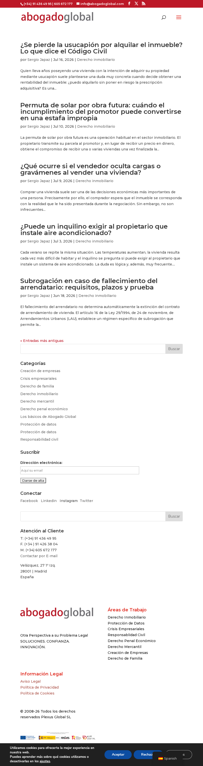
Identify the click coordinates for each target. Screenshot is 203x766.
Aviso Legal (30, 681)
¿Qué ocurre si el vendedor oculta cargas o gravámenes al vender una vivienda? (90, 169)
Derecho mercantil (37, 401)
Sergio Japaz (38, 59)
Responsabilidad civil (39, 439)
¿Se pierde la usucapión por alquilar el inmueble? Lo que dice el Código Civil (101, 48)
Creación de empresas (40, 371)
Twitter (86, 501)
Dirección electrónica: (41, 462)
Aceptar (118, 754)
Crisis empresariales (38, 378)
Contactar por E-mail (38, 556)
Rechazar (148, 754)
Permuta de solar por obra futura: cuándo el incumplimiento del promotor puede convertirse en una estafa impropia (100, 111)
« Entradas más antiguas (42, 340)
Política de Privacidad (39, 687)
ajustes (45, 761)
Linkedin (49, 501)
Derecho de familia (37, 386)
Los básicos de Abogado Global (48, 416)
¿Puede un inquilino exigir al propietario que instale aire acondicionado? (94, 229)
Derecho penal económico (44, 409)
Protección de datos (38, 424)
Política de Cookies (37, 693)
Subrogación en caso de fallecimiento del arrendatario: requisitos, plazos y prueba (88, 284)
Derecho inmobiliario (96, 59)
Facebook (29, 501)
